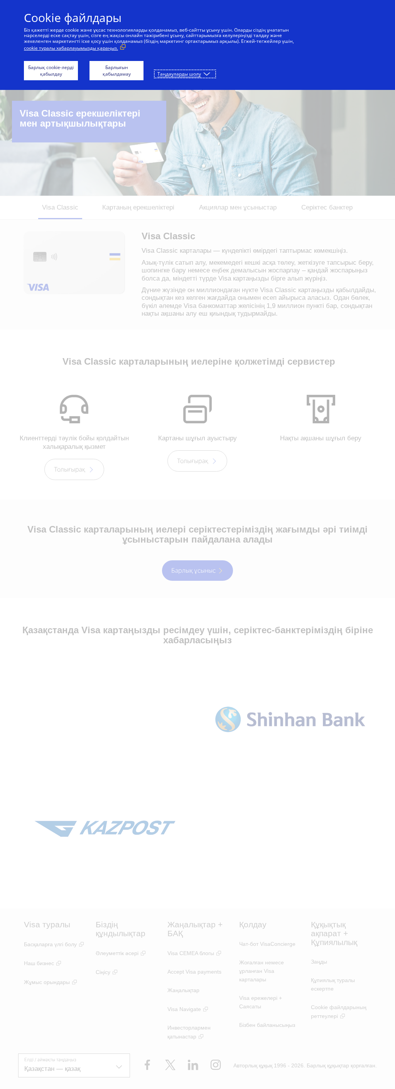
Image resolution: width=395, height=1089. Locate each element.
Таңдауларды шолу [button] (179, 74)
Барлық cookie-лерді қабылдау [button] (51, 70)
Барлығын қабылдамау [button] (117, 70)
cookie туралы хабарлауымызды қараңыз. (71, 48)
